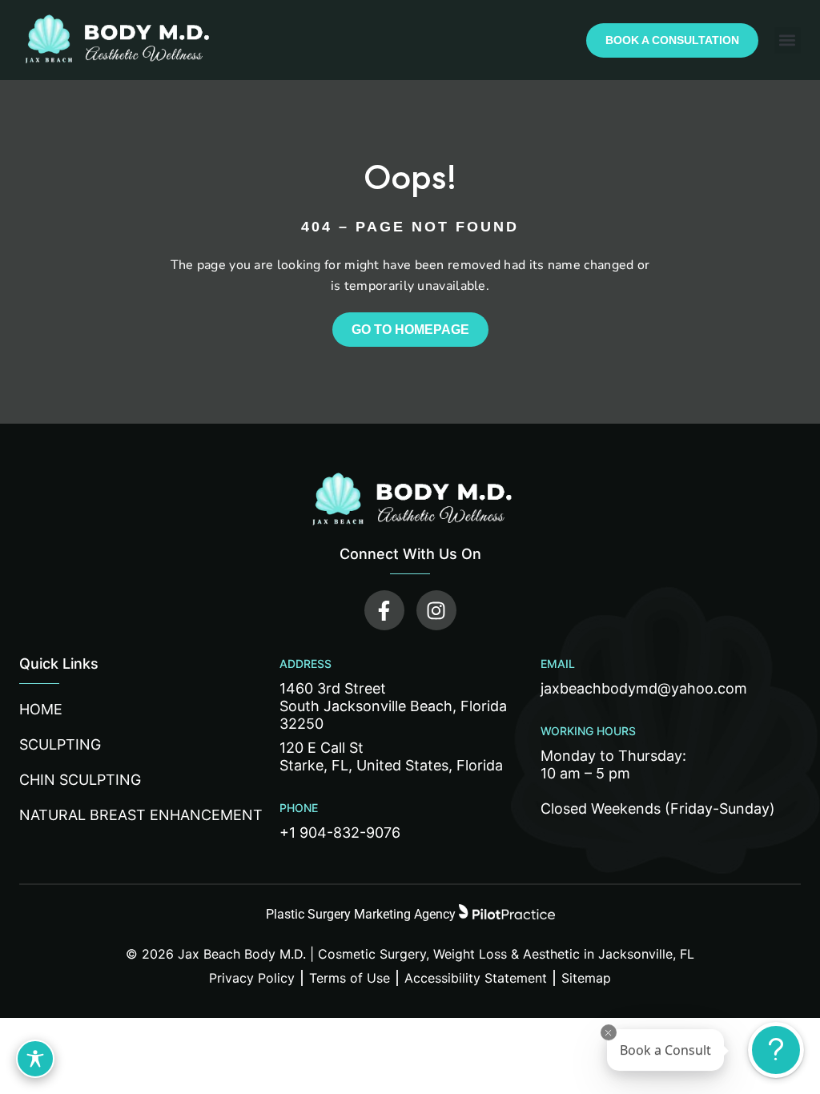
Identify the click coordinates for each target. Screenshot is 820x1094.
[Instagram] (436, 610)
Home (40, 709)
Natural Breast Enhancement (141, 814)
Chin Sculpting (80, 779)
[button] (787, 40)
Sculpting (60, 744)
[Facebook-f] (384, 610)
